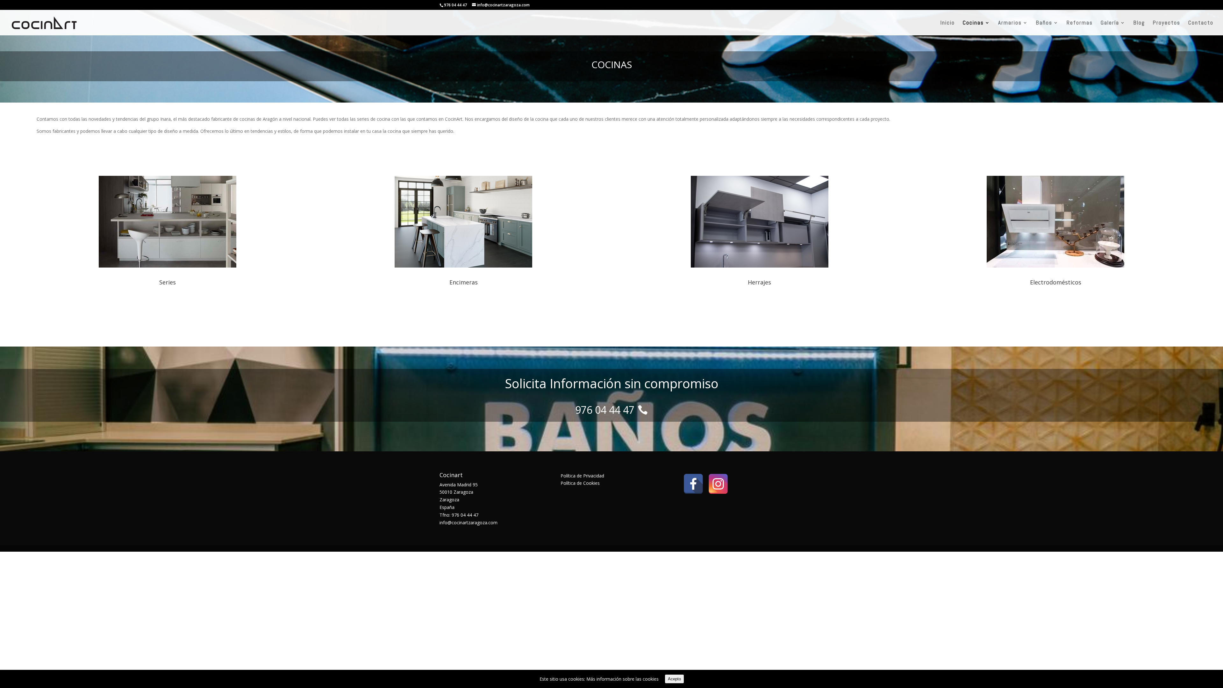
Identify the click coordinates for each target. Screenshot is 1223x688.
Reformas (1080, 23)
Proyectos (1166, 23)
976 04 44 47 (455, 5)
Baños (1044, 23)
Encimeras (463, 282)
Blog (1139, 23)
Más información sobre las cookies (622, 679)
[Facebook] (693, 484)
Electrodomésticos (1055, 282)
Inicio (947, 23)
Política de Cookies (580, 483)
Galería (1110, 23)
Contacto (1200, 23)
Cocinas (973, 23)
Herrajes (759, 282)
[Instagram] (718, 484)
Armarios (1010, 23)
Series (167, 282)
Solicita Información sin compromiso (612, 383)
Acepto (674, 679)
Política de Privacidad (582, 476)
